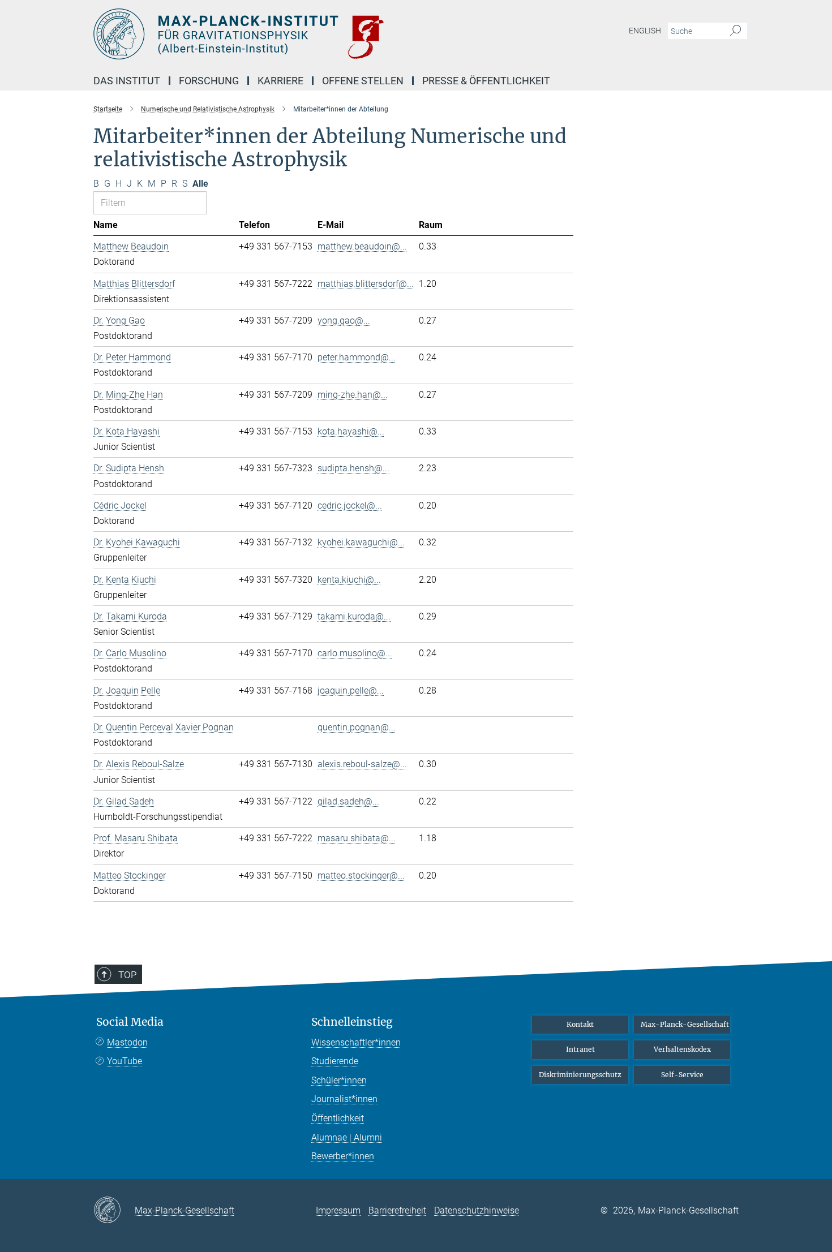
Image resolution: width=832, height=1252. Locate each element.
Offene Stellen (363, 80)
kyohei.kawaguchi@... (361, 542)
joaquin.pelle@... (351, 690)
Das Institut (126, 80)
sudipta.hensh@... (353, 468)
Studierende (334, 1061)
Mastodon (127, 1042)
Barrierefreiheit (397, 1210)
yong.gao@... (344, 320)
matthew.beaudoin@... (362, 246)
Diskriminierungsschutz (580, 1074)
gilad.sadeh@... (348, 801)
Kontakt (580, 1024)
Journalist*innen (344, 1099)
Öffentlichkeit (337, 1118)
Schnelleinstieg (352, 1022)
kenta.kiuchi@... (349, 579)
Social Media (130, 1022)
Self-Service (682, 1074)
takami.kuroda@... (354, 616)
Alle (200, 183)
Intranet (580, 1049)
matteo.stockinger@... (361, 875)
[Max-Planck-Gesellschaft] (114, 1210)
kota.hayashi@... (351, 431)
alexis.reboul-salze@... (362, 764)
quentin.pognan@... (357, 727)
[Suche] (735, 31)
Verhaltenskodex (682, 1049)
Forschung (209, 80)
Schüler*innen (339, 1080)
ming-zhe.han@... (353, 394)
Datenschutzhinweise (476, 1210)
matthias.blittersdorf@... (366, 283)
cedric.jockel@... (350, 505)
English (645, 30)
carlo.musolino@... (355, 653)
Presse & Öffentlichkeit (486, 80)
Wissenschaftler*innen (356, 1042)
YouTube (124, 1061)
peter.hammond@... (357, 357)
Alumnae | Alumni (346, 1137)
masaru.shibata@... (357, 838)
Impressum (338, 1210)
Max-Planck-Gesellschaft (685, 1024)
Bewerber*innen (342, 1156)
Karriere (280, 80)
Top (127, 974)
